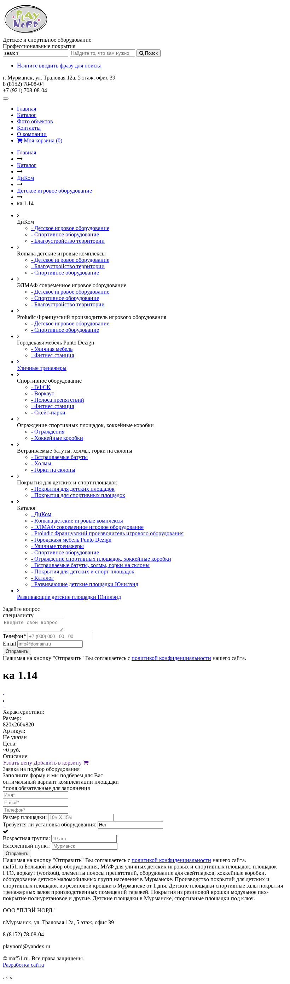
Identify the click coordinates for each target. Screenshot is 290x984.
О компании (32, 134)
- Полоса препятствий (57, 400)
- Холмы (41, 463)
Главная (26, 109)
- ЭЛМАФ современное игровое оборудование (87, 527)
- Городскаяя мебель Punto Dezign (71, 540)
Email (9, 644)
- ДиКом (41, 514)
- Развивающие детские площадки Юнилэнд (84, 584)
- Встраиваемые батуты (59, 457)
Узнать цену (17, 763)
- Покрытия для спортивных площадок (78, 495)
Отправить (17, 651)
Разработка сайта (23, 965)
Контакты (29, 128)
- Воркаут (42, 393)
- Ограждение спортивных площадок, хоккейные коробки (101, 559)
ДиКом (25, 178)
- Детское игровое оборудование (70, 228)
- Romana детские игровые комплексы (77, 521)
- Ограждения (47, 432)
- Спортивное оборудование (65, 234)
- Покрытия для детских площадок (73, 489)
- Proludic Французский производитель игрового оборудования (107, 533)
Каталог (26, 115)
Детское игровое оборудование (54, 191)
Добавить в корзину (58, 763)
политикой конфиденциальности (171, 658)
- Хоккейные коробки (57, 438)
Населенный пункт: (27, 846)
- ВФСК (41, 387)
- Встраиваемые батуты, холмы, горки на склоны (90, 565)
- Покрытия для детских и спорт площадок (82, 571)
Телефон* (14, 636)
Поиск (151, 53)
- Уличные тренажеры (57, 546)
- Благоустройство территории (68, 241)
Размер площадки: (25, 817)
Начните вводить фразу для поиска (59, 66)
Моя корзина (42, 140)
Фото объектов (35, 121)
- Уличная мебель (51, 349)
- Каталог (42, 578)
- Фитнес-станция (52, 355)
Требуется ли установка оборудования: (49, 824)
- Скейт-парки (48, 412)
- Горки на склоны (53, 470)
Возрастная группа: (26, 838)
